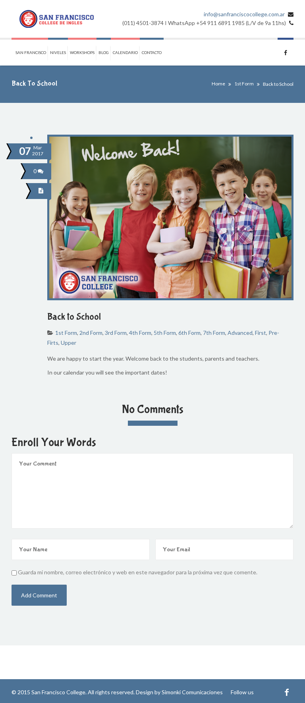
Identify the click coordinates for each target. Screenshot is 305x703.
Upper (68, 342)
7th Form (214, 332)
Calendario (125, 52)
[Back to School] (42, 191)
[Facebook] (286, 692)
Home (218, 84)
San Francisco (30, 52)
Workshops (82, 52)
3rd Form (116, 332)
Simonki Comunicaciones (192, 692)
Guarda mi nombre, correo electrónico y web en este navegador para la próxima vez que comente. (137, 572)
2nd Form (90, 332)
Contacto (152, 52)
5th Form (165, 332)
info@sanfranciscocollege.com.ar (244, 14)
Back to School (74, 316)
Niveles (58, 52)
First (260, 332)
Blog (103, 52)
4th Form (140, 332)
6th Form (189, 332)
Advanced (240, 332)
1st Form (244, 84)
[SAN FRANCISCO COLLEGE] (57, 19)
